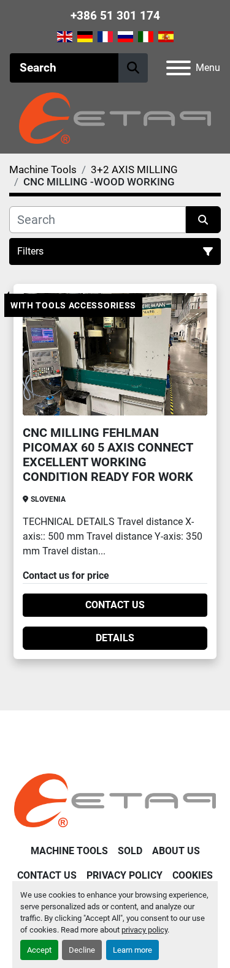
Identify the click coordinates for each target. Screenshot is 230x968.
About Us (176, 851)
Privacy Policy (124, 875)
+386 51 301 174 (115, 16)
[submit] (133, 68)
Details (115, 638)
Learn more (132, 950)
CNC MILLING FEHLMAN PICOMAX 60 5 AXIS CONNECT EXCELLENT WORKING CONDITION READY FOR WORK (108, 454)
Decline (82, 950)
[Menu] (178, 68)
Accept (39, 950)
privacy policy (144, 929)
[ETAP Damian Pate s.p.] (115, 800)
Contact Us (115, 605)
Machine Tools (69, 851)
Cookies (192, 875)
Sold (130, 851)
